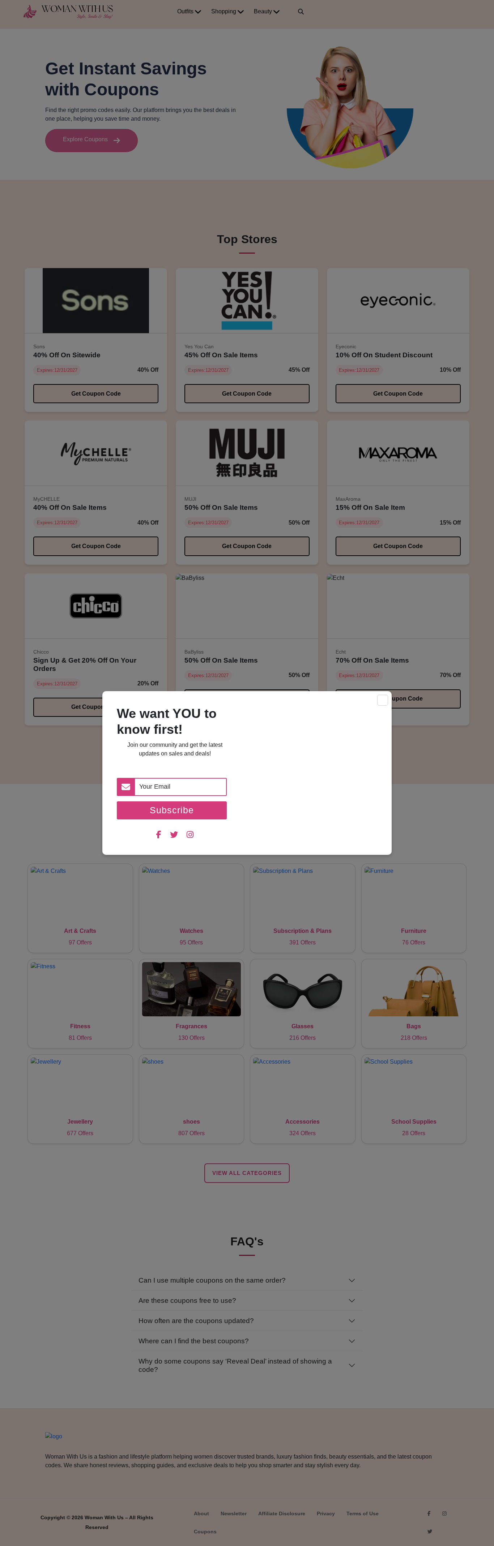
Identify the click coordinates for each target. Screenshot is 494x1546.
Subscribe (172, 810)
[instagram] (190, 835)
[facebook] (159, 835)
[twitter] (174, 835)
